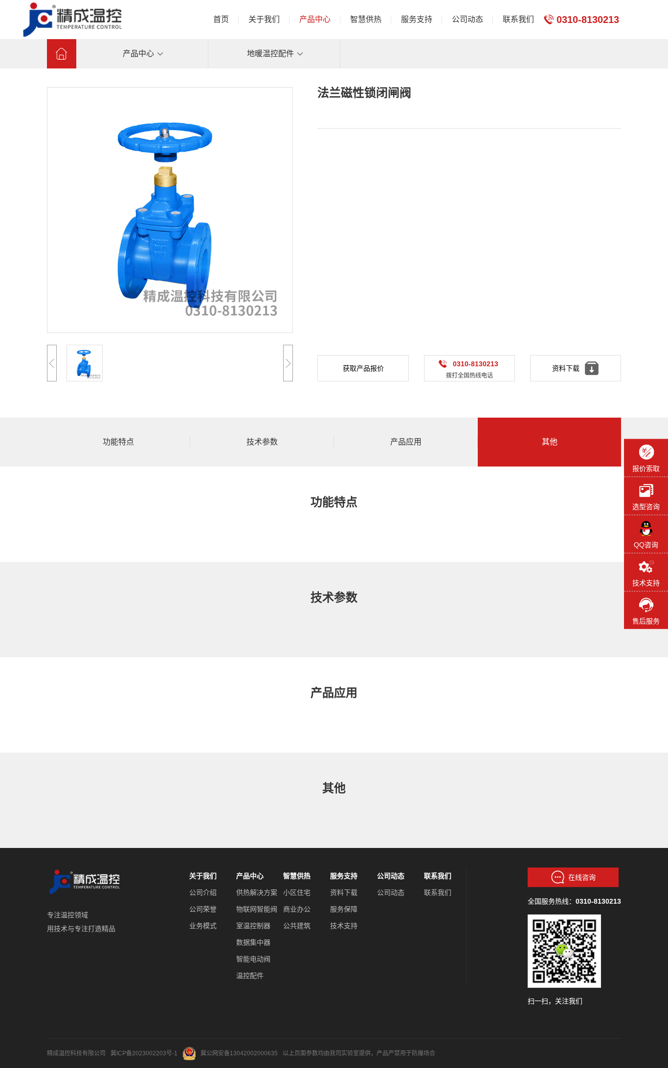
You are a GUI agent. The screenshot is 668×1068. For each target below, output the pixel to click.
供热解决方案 (256, 892)
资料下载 (343, 892)
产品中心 (250, 876)
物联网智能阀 (256, 909)
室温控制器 (253, 926)
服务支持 (343, 876)
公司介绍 (203, 892)
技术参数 (262, 442)
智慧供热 (297, 876)
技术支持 (343, 926)
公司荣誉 (203, 909)
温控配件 (250, 975)
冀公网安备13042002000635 (239, 1053)
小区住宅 (297, 892)
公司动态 (390, 876)
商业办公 (297, 909)
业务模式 (203, 926)
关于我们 (203, 876)
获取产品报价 (363, 368)
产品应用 (406, 442)
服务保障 (343, 909)
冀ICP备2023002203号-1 (144, 1053)
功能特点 (118, 442)
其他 (549, 442)
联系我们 (437, 876)
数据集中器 (253, 942)
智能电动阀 (253, 959)
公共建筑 (297, 926)
